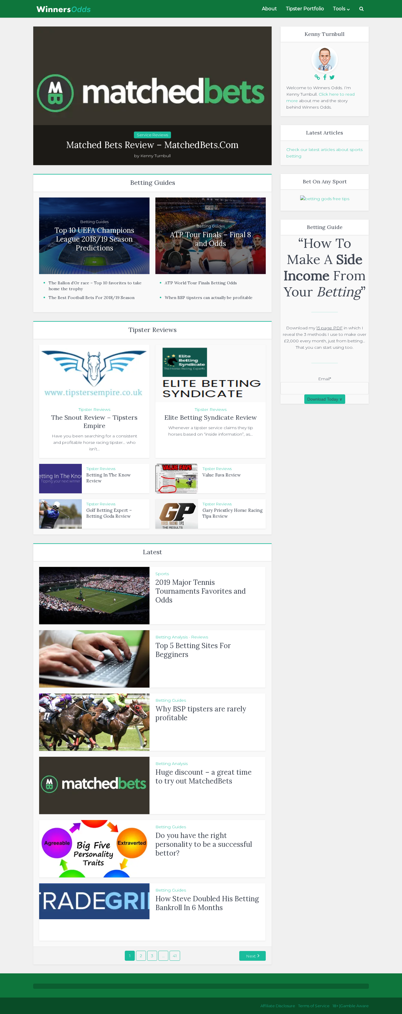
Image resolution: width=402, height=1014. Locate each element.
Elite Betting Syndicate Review (210, 417)
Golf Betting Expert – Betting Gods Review (109, 513)
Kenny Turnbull (155, 155)
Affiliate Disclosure (277, 1005)
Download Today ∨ (324, 399)
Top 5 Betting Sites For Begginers (193, 650)
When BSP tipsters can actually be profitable (209, 297)
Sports (162, 573)
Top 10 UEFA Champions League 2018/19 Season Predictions (94, 239)
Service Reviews (152, 134)
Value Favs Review (221, 475)
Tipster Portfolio (305, 8)
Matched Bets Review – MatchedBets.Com (152, 144)
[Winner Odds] (64, 7)
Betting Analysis (171, 637)
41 (175, 955)
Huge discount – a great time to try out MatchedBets (203, 777)
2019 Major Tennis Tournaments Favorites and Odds (200, 591)
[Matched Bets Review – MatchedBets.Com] (152, 95)
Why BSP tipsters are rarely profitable (200, 713)
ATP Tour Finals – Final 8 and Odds (210, 239)
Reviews (199, 637)
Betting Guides (94, 221)
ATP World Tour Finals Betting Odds (201, 283)
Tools (339, 8)
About (269, 8)
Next (251, 956)
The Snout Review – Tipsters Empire (94, 421)
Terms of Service (314, 1005)
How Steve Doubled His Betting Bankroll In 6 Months (207, 903)
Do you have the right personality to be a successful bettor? (203, 844)
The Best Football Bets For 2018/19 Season (91, 297)
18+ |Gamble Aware (351, 1005)
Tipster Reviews (94, 409)
